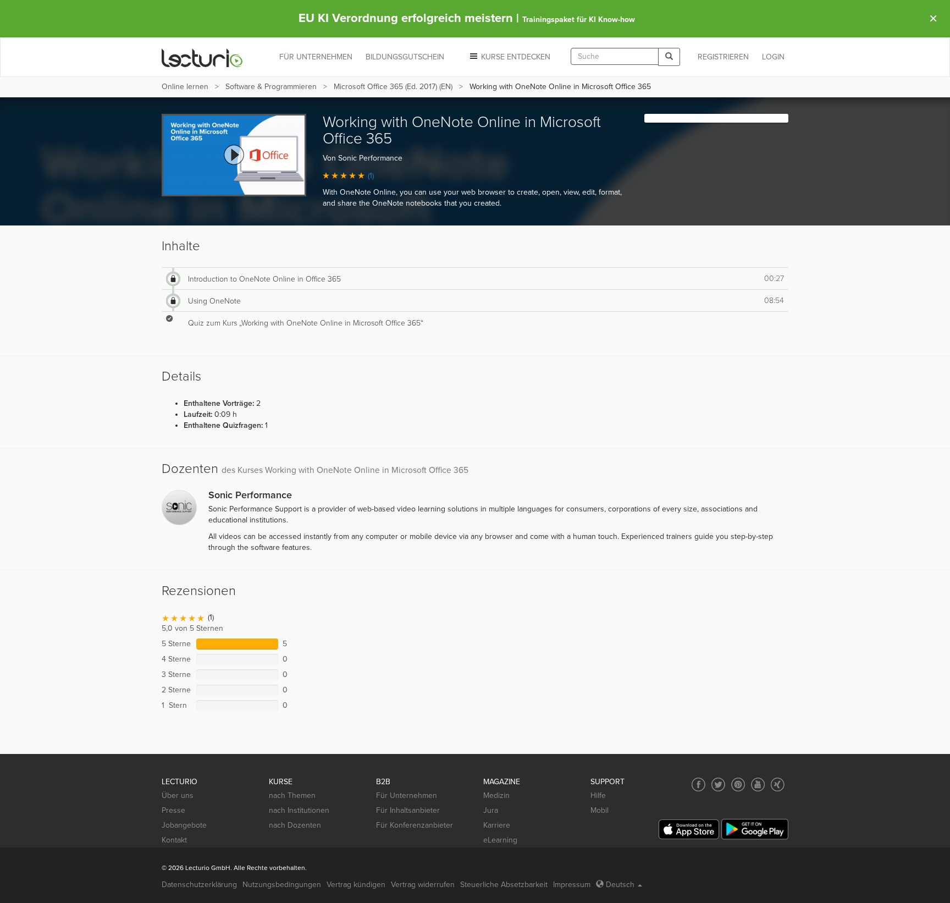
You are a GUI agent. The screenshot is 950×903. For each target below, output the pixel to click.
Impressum (571, 884)
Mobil (599, 810)
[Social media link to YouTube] (758, 784)
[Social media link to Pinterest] (738, 784)
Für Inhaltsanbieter (408, 810)
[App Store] (689, 829)
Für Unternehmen (406, 795)
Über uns (178, 795)
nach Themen (292, 795)
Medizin (496, 795)
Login (773, 57)
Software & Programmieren (271, 86)
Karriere (496, 825)
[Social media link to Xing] (778, 784)
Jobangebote (184, 825)
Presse (173, 810)
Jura (490, 810)
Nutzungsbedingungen (281, 884)
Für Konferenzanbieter (414, 825)
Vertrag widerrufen (423, 884)
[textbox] (615, 56)
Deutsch (620, 884)
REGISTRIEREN (723, 57)
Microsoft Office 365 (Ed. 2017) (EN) (393, 86)
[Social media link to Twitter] (718, 784)
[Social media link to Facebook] (698, 784)
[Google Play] (754, 829)
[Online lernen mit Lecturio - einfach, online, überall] (202, 57)
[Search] (669, 57)
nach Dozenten (295, 825)
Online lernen (185, 86)
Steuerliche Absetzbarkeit (504, 884)
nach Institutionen (299, 810)
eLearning (500, 840)
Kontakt (174, 840)
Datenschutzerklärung (199, 884)
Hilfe (598, 795)
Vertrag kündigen (356, 884)
